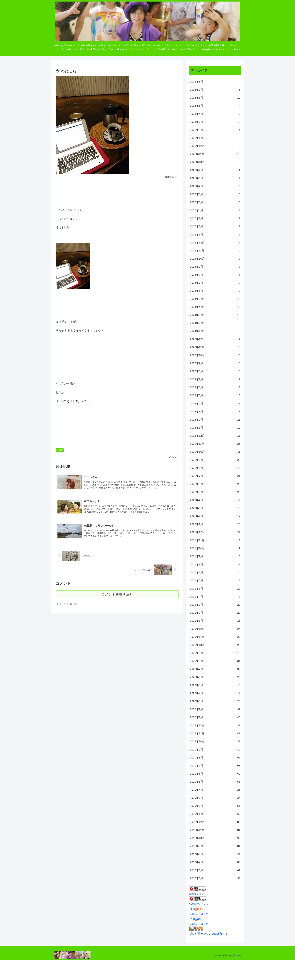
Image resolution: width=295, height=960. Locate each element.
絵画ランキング (197, 893)
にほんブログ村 (199, 913)
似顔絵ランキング (199, 903)
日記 (61, 450)
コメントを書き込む (117, 594)
